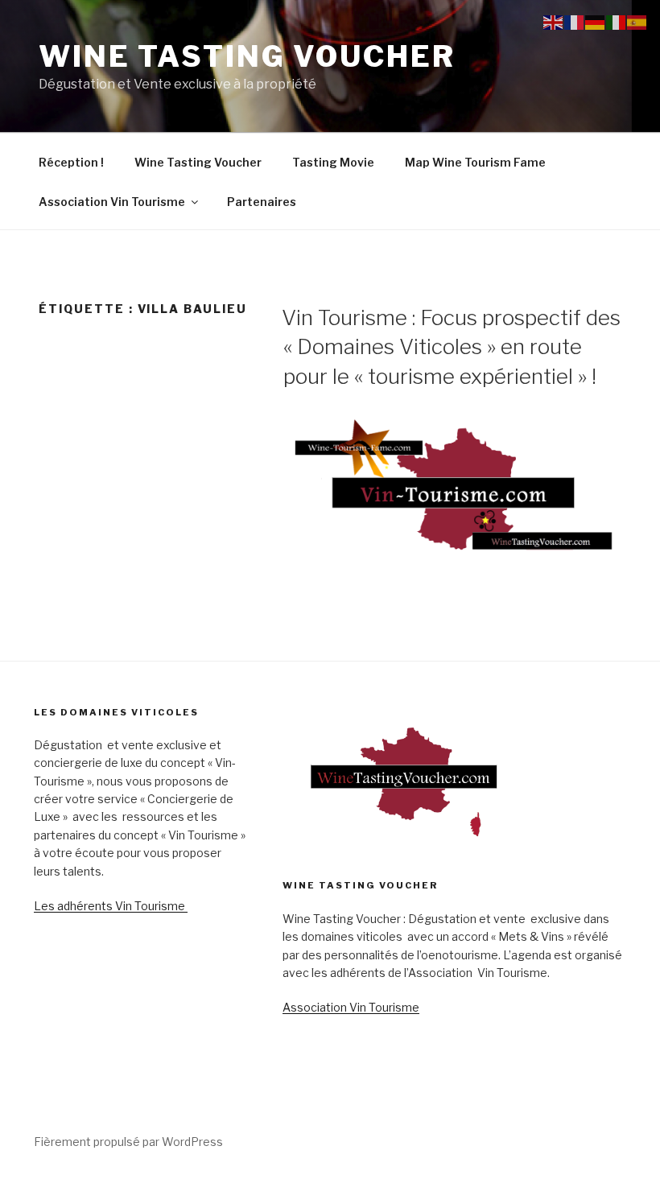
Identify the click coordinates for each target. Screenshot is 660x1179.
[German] (595, 21)
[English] (553, 21)
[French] (574, 21)
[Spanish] (637, 21)
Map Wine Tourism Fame (475, 162)
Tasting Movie (333, 162)
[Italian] (616, 21)
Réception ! (71, 162)
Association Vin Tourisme (112, 201)
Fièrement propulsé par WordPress (128, 1141)
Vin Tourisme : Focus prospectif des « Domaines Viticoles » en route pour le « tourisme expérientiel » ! (451, 347)
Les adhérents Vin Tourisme (111, 906)
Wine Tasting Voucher (247, 56)
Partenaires (261, 201)
